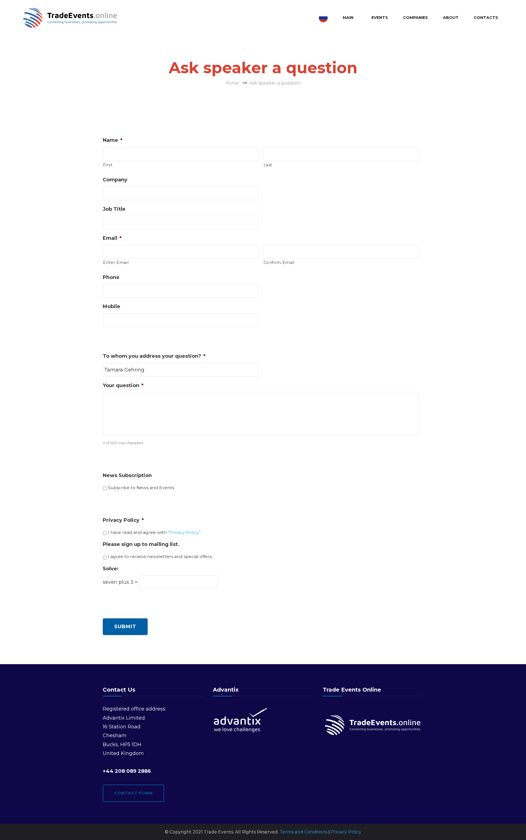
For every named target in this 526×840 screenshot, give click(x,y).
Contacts (486, 17)
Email (112, 238)
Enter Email (115, 262)
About (451, 17)
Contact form (133, 793)
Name (112, 140)
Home (232, 83)
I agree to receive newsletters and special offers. (160, 556)
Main (348, 17)
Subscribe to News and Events (141, 487)
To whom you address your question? (154, 356)
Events (379, 17)
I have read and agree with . (154, 532)
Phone (111, 277)
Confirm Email (279, 262)
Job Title (114, 209)
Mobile (111, 306)
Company (115, 180)
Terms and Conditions (303, 832)
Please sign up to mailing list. (141, 544)
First (107, 164)
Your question (123, 385)
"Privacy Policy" (184, 532)
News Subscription (127, 475)
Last (268, 164)
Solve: (111, 569)
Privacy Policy (123, 520)
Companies (415, 17)
